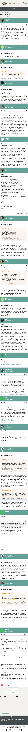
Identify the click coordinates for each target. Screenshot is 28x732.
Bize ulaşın (3, 719)
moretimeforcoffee (9, 425)
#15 (26, 430)
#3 (26, 65)
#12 (26, 359)
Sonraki (14, 688)
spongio (7, 138)
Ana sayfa (3, 720)
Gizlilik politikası (18, 719)
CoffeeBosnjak (8, 369)
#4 (26, 86)
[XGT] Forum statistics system (14, 724)
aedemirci (7, 582)
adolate (2, 16)
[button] (3, 9)
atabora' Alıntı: (4, 459)
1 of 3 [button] (10, 688)
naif (6, 46)
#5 (26, 110)
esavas (6, 260)
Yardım (23, 719)
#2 (26, 51)
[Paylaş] (25, 24)
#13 (26, 374)
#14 (26, 402)
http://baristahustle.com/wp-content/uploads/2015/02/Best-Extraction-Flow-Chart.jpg (12, 421)
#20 (26, 634)
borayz (6, 82)
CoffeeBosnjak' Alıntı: (6, 593)
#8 (26, 222)
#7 (26, 174)
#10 (26, 303)
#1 (26, 24)
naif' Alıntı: (4, 71)
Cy (5, 354)
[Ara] (26, 9)
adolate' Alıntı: (4, 228)
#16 (26, 453)
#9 (26, 265)
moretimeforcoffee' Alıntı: (7, 490)
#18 (26, 560)
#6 (26, 143)
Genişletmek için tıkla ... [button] (14, 240)
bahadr (6, 105)
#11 (26, 324)
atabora (7, 397)
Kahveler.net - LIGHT (5, 716)
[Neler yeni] (24, 9)
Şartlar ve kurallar (10, 719)
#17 (26, 516)
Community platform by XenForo (14, 723)
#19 (26, 586)
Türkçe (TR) (14, 716)
